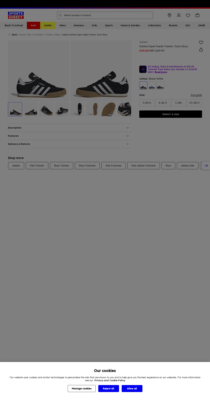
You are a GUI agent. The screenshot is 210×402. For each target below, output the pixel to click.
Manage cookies (81, 388)
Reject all (108, 388)
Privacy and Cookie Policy (109, 380)
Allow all (132, 388)
